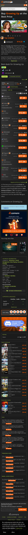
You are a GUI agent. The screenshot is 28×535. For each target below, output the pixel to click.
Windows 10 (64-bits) (10, 286)
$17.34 (22, 161)
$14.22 (22, 128)
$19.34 (22, 170)
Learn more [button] (19, 528)
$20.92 (22, 177)
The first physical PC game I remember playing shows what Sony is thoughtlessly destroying (13, 446)
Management (6, 262)
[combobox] (16, 87)
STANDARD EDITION (15, 76)
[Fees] (20, 93)
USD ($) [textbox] (10, 90)
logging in (6, 208)
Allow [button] (13, 532)
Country (4, 87)
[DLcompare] (14, 514)
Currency (4, 90)
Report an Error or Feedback (18, 182)
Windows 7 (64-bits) (10, 276)
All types (4, 76)
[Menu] (26, 2)
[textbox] (13, 87)
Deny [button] (4, 532)
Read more (14, 61)
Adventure (12, 260)
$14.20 (22, 121)
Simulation (20, 262)
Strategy (4, 263)
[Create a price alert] (25, 26)
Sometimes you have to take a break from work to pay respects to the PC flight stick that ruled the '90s (14, 433)
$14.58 (22, 135)
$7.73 (23, 106)
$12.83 (22, 112)
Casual (17, 260)
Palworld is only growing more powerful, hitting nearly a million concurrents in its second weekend (12, 427)
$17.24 (22, 156)
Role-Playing (13, 262)
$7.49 (23, 98)
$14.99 (22, 140)
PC (4, 67)
